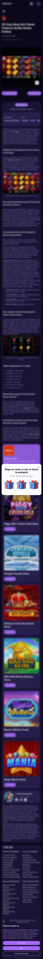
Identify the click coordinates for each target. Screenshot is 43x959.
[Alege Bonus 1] (21, 485)
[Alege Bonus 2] (34, 485)
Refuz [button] (21, 948)
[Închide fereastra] (38, 467)
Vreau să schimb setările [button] (21, 953)
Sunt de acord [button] (22, 943)
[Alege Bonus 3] (9, 485)
